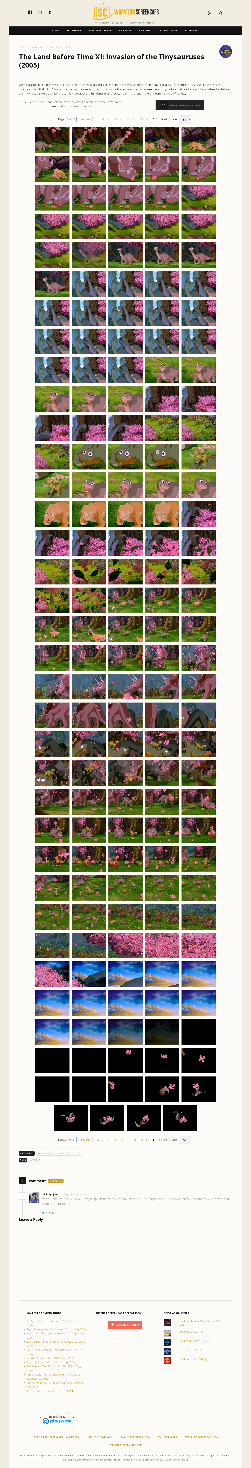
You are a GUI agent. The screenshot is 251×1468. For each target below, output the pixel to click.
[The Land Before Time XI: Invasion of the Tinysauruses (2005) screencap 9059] (162, 469)
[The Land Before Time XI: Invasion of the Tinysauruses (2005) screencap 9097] (89, 699)
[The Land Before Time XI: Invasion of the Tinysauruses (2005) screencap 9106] (52, 757)
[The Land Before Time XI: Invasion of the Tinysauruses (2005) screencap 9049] (162, 412)
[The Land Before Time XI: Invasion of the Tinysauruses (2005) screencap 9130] (199, 872)
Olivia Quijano (49, 1194)
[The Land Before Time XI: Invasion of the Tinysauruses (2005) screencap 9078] (125, 584)
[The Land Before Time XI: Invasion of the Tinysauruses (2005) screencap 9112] (89, 785)
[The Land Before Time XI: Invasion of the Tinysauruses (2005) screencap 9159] (162, 1044)
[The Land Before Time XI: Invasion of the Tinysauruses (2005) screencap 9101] (52, 728)
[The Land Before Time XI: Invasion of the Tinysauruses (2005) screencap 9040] (199, 354)
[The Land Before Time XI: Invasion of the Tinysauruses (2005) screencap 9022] (89, 268)
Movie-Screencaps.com (136, 1437)
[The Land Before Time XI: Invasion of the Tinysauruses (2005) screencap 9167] (89, 1102)
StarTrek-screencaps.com (202, 1437)
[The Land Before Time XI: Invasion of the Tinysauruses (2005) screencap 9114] (162, 785)
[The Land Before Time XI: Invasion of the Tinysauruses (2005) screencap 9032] (89, 325)
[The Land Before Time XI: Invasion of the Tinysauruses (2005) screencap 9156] (52, 1044)
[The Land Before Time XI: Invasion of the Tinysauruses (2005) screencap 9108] (125, 757)
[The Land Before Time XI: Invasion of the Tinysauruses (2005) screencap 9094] (162, 670)
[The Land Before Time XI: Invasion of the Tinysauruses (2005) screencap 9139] (162, 929)
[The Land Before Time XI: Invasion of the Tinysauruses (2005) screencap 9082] (89, 613)
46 (121, 119)
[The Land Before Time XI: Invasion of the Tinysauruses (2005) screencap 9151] (52, 1016)
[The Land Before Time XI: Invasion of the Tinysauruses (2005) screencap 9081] (52, 613)
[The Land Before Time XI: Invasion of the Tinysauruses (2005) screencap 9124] (162, 843)
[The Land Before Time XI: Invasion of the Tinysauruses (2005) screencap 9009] (162, 182)
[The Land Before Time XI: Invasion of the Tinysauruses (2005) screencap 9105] (199, 728)
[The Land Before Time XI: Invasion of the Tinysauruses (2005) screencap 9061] (52, 498)
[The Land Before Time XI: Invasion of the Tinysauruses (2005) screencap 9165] (199, 1073)
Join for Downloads (100, 1437)
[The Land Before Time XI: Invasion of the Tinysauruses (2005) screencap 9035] (199, 325)
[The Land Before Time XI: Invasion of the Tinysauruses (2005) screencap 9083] (125, 613)
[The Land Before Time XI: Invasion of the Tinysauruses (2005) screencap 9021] (52, 268)
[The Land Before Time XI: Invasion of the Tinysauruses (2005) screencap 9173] (144, 1131)
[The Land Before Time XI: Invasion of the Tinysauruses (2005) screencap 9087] (89, 642)
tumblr (54, 12)
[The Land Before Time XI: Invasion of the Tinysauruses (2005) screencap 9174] (180, 1131)
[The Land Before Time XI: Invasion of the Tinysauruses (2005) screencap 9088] (125, 642)
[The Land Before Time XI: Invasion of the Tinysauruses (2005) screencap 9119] (162, 814)
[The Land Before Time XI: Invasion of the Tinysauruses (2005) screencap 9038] (125, 354)
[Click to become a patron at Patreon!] (125, 1329)
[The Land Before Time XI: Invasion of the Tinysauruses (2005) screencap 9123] (125, 843)
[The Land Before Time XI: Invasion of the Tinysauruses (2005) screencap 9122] (89, 843)
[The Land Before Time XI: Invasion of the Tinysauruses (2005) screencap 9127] (89, 872)
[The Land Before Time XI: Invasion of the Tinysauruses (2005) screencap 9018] (125, 239)
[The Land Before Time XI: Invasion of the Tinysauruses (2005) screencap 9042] (89, 383)
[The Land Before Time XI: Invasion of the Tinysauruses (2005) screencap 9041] (52, 383)
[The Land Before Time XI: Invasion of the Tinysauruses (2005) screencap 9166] (52, 1102)
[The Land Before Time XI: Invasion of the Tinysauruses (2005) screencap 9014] (162, 210)
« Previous (84, 119)
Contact (193, 30)
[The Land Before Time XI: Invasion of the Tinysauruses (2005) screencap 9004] (162, 153)
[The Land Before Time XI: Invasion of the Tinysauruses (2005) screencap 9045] (199, 383)
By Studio (145, 30)
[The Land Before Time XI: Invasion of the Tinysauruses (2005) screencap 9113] (125, 785)
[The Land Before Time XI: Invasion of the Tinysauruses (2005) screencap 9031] (52, 325)
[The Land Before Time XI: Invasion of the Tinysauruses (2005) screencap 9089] (162, 642)
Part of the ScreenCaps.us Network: (56, 1437)
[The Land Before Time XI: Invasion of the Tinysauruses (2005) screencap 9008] (125, 182)
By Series (125, 30)
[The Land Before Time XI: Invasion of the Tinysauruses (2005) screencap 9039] (162, 354)
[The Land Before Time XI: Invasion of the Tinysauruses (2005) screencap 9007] (89, 182)
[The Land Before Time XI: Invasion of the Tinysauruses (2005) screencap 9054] (162, 440)
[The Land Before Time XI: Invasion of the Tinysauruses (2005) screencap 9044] (162, 383)
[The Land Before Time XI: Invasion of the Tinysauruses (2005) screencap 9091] (52, 670)
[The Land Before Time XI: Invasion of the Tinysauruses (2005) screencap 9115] (199, 785)
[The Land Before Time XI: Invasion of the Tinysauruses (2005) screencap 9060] (199, 469)
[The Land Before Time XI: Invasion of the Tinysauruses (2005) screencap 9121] (52, 843)
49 (141, 119)
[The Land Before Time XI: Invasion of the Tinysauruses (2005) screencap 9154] (162, 1016)
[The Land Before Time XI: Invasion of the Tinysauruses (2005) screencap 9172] (107, 1131)
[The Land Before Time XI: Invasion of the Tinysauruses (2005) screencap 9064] (162, 498)
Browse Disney (101, 30)
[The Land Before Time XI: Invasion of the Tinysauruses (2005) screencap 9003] (125, 153)
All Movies (74, 30)
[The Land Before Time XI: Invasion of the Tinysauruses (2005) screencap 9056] (52, 469)
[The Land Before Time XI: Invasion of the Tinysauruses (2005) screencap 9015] (199, 210)
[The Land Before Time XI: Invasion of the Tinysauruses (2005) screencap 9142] (89, 958)
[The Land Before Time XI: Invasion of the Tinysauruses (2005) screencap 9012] (89, 210)
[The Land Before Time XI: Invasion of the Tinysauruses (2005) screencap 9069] (162, 527)
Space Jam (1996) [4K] (191, 1350)
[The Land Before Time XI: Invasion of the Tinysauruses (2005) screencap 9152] (89, 1016)
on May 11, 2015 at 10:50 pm (72, 1194)
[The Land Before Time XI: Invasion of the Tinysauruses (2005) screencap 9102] (89, 728)
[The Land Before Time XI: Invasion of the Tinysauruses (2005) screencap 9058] (125, 469)
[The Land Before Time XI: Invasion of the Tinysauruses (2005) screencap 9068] (125, 527)
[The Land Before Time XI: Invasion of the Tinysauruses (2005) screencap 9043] (125, 383)
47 (128, 119)
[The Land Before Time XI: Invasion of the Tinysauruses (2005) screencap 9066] (52, 527)
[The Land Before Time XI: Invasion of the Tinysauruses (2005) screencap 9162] (89, 1073)
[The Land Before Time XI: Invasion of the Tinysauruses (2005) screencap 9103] (125, 728)
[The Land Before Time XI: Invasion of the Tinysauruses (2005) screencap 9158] (125, 1044)
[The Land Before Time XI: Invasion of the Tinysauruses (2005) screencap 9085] (199, 613)
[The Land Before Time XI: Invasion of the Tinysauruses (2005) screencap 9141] (52, 958)
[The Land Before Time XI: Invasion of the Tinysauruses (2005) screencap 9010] (199, 182)
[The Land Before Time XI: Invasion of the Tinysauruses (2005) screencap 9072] (89, 555)
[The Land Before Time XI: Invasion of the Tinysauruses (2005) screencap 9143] (125, 958)
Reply (91, 1194)
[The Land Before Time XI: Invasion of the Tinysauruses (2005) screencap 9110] (199, 757)
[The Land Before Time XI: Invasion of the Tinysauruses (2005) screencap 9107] (89, 757)
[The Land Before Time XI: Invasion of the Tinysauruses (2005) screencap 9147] (89, 987)
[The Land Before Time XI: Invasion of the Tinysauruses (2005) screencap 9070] (199, 527)
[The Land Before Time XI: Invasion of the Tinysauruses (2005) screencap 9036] (52, 354)
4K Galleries (168, 30)
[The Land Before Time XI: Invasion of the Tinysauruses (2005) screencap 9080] (199, 584)
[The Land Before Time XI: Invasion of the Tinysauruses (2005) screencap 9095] (199, 670)
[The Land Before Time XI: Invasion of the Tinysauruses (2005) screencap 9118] (125, 814)
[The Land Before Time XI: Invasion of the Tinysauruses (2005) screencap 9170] (199, 1102)
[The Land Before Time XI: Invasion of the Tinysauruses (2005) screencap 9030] (199, 297)
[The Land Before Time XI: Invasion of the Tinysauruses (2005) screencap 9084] (162, 613)
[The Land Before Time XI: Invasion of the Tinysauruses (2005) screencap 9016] (52, 239)
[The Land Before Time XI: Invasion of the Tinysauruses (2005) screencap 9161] (52, 1073)
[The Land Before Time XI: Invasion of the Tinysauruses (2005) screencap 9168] (125, 1102)
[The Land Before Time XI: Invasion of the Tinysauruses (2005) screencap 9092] (89, 670)
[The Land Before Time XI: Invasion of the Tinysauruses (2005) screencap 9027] (89, 297)
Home (55, 30)
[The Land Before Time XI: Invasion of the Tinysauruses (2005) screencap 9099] (162, 699)
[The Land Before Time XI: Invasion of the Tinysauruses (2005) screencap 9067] (89, 527)
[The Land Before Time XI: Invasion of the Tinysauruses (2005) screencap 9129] (162, 872)
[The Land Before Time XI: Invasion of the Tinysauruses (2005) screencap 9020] (199, 239)
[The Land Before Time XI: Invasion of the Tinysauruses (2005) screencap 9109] (162, 757)
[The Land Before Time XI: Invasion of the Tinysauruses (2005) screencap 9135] (199, 900)
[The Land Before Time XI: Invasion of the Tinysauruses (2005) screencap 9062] (89, 498)
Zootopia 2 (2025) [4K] (192, 1331)
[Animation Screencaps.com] (125, 11)
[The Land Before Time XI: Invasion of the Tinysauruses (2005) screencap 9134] (162, 900)
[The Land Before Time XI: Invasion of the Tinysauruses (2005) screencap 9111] (52, 785)
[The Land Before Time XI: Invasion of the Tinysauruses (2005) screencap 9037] (89, 354)
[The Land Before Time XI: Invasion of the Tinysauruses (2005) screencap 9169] (162, 1102)
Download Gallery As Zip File (184, 105)
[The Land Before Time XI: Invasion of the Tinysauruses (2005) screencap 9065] (199, 498)
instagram (44, 12)
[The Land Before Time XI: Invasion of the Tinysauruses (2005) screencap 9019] (162, 239)
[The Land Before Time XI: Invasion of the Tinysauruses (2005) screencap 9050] (199, 412)
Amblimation (45, 1153)
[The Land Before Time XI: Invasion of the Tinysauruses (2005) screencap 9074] (162, 555)
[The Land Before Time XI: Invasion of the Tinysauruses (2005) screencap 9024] (162, 268)
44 (108, 119)
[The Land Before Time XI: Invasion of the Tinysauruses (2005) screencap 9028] (125, 297)
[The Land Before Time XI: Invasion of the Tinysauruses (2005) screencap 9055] (199, 440)
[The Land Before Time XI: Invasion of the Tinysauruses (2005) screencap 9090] (199, 642)
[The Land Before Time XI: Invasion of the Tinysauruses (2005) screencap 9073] (125, 555)
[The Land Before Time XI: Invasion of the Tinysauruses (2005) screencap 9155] (199, 1016)
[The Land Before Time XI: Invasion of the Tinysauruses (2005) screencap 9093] (125, 670)
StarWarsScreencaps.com (125, 1445)
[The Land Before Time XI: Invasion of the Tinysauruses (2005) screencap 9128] (125, 872)
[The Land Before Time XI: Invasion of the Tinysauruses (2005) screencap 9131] (52, 900)
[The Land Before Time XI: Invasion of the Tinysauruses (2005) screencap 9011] (52, 210)
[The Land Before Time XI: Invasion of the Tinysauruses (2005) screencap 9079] (162, 584)
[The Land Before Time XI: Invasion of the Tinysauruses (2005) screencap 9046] (52, 412)
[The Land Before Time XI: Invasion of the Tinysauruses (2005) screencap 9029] (162, 297)
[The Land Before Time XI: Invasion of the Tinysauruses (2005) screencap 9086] (52, 642)
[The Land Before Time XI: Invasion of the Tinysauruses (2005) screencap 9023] (125, 268)
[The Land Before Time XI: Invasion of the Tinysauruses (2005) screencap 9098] (125, 699)
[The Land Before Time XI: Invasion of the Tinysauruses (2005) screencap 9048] (125, 412)
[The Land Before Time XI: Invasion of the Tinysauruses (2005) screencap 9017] (89, 239)
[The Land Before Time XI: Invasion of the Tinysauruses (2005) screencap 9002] (89, 153)
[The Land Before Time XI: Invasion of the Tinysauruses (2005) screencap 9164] (162, 1073)
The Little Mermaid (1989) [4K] (196, 1340)
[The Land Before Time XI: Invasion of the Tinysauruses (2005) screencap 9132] (89, 900)
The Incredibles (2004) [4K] (194, 1359)
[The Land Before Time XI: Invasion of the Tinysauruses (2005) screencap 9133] (125, 900)
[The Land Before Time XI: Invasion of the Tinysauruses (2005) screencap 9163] (125, 1073)
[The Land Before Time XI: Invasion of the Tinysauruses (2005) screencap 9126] (52, 872)
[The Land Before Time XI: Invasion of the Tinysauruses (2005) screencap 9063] (125, 498)
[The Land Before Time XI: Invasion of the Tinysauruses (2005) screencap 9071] (52, 555)
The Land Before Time (68, 1153)
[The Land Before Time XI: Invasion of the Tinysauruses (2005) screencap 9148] (125, 987)
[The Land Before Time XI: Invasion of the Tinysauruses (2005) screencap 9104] (162, 728)
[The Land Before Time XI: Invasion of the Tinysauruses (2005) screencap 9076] (52, 584)
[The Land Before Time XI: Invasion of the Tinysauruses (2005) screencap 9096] (52, 699)
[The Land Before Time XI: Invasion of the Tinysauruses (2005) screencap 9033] (125, 325)
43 (102, 119)
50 (147, 119)
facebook (33, 12)
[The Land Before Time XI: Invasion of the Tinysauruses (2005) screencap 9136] (52, 929)
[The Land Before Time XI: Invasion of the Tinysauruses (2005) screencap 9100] (199, 699)
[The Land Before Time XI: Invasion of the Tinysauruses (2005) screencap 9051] (52, 440)
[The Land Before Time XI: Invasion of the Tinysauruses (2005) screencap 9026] (52, 297)
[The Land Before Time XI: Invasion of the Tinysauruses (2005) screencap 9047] (89, 412)
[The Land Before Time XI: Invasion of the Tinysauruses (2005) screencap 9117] (89, 814)
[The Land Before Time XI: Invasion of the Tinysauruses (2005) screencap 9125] (199, 843)
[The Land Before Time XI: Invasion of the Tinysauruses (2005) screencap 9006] (52, 182)
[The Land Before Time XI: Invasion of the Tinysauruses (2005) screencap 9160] (199, 1044)
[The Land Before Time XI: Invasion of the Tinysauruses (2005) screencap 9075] (199, 555)
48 (134, 119)
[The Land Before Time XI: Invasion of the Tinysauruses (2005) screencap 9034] (162, 325)
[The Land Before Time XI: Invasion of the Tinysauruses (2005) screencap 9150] (199, 987)
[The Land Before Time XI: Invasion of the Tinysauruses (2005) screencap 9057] (89, 469)
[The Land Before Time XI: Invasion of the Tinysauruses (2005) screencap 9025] (199, 268)
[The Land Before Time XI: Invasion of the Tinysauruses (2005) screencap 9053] (125, 440)
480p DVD (35, 1160)
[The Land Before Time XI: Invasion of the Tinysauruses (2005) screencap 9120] (199, 814)
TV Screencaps (167, 1437)
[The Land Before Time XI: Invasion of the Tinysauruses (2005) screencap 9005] (199, 153)
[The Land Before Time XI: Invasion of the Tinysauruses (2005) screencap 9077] (89, 584)
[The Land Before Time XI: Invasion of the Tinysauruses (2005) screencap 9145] (199, 958)
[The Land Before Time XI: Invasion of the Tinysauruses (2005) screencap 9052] (89, 440)
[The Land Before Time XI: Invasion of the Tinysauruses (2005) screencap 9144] (162, 958)
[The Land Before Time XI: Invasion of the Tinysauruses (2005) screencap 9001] (52, 153)
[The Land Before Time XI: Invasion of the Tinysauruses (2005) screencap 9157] (89, 1044)
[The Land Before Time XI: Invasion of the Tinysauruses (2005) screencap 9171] (71, 1131)
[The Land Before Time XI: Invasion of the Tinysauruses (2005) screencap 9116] (52, 814)
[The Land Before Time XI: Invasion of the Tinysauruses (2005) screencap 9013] (125, 210)
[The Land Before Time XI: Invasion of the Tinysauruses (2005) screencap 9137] (89, 929)
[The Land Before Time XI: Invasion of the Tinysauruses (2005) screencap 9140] (199, 929)
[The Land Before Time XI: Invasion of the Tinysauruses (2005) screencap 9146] (52, 987)
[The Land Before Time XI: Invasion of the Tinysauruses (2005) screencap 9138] (125, 929)
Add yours (55, 1181)
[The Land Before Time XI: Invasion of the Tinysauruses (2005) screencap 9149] (162, 987)
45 (115, 119)
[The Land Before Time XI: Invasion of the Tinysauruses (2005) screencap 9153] (125, 1016)
